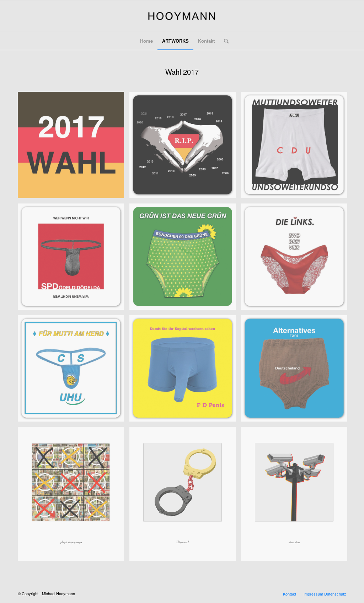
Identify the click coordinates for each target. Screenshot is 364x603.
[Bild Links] (297, 259)
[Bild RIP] (185, 147)
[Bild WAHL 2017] (73, 147)
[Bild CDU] (297, 147)
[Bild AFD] (297, 371)
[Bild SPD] (73, 259)
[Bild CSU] (73, 371)
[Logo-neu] (182, 16)
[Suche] (224, 41)
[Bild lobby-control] (185, 496)
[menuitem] (146, 41)
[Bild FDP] (185, 371)
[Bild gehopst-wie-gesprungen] (73, 496)
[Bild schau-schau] (297, 496)
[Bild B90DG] (185, 259)
